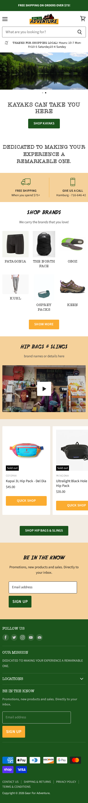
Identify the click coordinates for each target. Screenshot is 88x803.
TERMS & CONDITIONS (16, 787)
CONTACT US (10, 782)
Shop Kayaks (44, 123)
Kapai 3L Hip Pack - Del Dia (26, 481)
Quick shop (26, 500)
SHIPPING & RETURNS (37, 782)
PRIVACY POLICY (66, 782)
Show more (44, 324)
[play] (44, 389)
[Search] (79, 32)
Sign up (20, 601)
